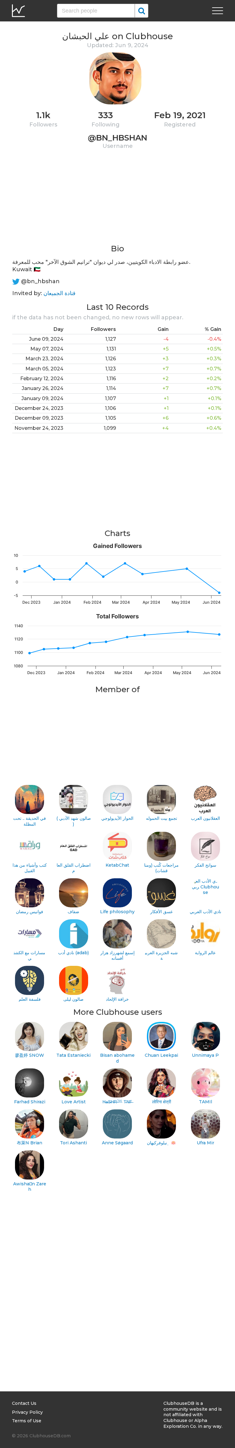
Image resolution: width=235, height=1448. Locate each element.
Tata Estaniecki (73, 1055)
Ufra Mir (205, 1143)
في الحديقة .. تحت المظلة (29, 821)
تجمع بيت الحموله (161, 818)
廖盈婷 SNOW (29, 1055)
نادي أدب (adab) (73, 952)
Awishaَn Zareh (29, 1186)
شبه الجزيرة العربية (161, 955)
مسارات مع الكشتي (29, 955)
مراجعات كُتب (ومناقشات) (161, 868)
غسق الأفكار (161, 911)
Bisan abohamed (117, 1058)
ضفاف (73, 911)
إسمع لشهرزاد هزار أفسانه (117, 955)
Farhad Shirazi (29, 1102)
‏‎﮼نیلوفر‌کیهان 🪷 (161, 1143)
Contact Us (24, 1403)
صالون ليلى (73, 999)
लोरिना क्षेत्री (161, 1102)
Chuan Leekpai (161, 1055)
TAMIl (205, 1102)
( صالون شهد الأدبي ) (73, 821)
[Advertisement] (117, 200)
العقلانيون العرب (205, 818)
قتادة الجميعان (59, 293)
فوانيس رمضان (29, 911)
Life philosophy (117, 911)
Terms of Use (26, 1421)
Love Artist (74, 1102)
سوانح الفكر (205, 865)
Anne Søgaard (117, 1143)
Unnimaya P (205, 1055)
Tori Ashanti (73, 1143)
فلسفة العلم (30, 999)
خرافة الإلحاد (117, 999)
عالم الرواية (205, 952)
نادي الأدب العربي (205, 911)
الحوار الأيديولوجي (117, 818)
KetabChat (117, 865)
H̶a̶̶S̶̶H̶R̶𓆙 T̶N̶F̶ (117, 1102)
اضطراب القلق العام (74, 868)
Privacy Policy (27, 1412)
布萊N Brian (29, 1143)
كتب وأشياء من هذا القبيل (30, 868)
